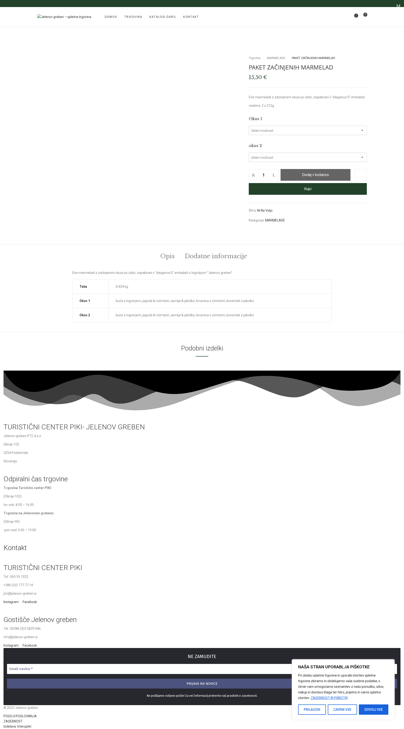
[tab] (167, 257)
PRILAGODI (312, 709)
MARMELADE (276, 58)
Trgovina (254, 58)
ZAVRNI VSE (342, 709)
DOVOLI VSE (373, 709)
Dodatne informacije (216, 257)
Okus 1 (255, 118)
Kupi (307, 189)
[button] (363, 17)
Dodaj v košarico (315, 175)
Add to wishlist (361, 175)
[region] (343, 689)
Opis (167, 257)
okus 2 (255, 145)
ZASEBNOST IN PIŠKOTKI (329, 698)
